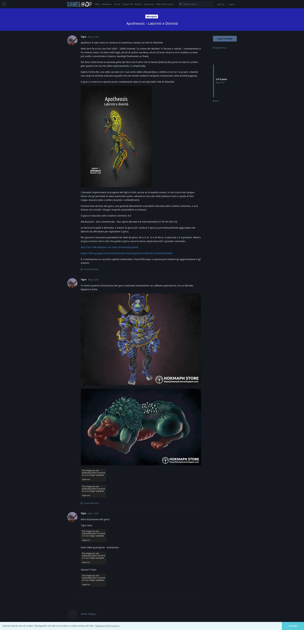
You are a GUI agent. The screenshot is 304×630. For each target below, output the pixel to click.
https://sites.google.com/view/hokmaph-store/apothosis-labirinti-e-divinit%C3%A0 (126, 253)
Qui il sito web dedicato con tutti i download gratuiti (109, 247)
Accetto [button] (293, 626)
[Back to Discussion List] (4, 4)
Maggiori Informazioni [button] (107, 625)
